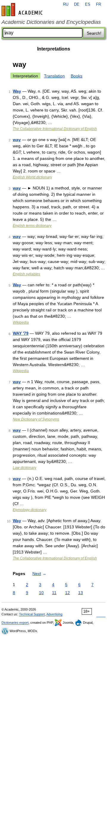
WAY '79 (21, 333)
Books (76, 76)
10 (41, 592)
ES (87, 4)
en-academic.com (22, 9)
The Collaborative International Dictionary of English (55, 129)
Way (17, 91)
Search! (94, 33)
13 (80, 592)
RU (65, 4)
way (17, 139)
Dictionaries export (15, 622)
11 (54, 592)
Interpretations (53, 48)
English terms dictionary (32, 226)
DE (76, 4)
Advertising (54, 614)
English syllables (26, 274)
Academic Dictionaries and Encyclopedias (51, 22)
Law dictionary (24, 468)
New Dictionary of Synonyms (36, 419)
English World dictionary (32, 177)
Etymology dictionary (29, 510)
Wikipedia (21, 322)
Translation (54, 76)
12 (67, 592)
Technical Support (32, 614)
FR (98, 4)
